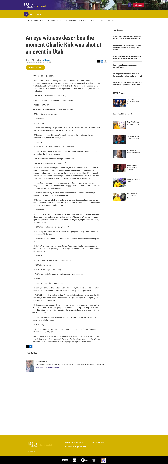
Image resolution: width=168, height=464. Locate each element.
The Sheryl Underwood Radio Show (133, 102)
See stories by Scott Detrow (47, 367)
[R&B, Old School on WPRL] (119, 182)
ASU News (91, 20)
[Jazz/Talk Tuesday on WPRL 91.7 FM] (119, 125)
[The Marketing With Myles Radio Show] (119, 139)
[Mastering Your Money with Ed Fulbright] (119, 168)
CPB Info (82, 20)
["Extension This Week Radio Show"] (119, 154)
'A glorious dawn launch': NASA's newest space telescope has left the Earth (127, 57)
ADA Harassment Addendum (74, 442)
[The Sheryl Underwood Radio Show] (119, 103)
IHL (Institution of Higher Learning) (75, 447)
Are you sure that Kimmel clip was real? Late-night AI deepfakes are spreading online (127, 47)
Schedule (73, 20)
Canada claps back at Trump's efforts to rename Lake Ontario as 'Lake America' (127, 37)
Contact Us (109, 20)
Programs (51, 20)
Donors (100, 20)
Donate (139, 5)
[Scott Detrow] (30, 366)
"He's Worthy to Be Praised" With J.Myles (133, 196)
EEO (66, 20)
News (36, 20)
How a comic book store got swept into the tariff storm (126, 66)
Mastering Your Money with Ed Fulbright (132, 167)
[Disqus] (84, 409)
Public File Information (98, 442)
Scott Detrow (46, 60)
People (60, 20)
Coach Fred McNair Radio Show (124, 114)
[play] (26, 14)
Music (42, 20)
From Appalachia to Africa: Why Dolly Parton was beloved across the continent (127, 75)
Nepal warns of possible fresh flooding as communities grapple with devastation (127, 83)
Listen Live (28, 20)
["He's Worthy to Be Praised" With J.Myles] (119, 197)
